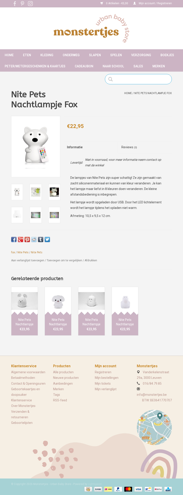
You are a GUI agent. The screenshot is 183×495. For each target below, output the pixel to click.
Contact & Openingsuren (28, 383)
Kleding (46, 55)
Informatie (75, 147)
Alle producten (63, 372)
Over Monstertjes (23, 406)
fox (13, 252)
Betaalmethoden (23, 378)
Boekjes (167, 55)
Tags (56, 394)
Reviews (129, 147)
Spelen (116, 55)
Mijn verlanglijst (105, 389)
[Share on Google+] (20, 239)
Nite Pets (23, 252)
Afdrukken (91, 260)
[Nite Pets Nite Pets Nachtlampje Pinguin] (91, 301)
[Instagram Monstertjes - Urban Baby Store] (30, 3)
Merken (158, 66)
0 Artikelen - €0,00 (117, 3)
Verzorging (141, 55)
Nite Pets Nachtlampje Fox (153, 93)
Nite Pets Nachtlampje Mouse (24, 322)
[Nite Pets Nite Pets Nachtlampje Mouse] (24, 301)
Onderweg (71, 55)
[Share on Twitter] (47, 239)
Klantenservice (21, 400)
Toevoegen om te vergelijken (65, 260)
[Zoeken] (112, 79)
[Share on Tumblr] (40, 239)
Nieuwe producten (66, 378)
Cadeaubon (84, 66)
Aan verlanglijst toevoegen (27, 260)
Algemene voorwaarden (28, 372)
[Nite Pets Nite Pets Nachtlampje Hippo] (125, 301)
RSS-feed (60, 400)
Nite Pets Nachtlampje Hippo (125, 322)
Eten (27, 55)
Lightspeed (95, 484)
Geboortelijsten (22, 423)
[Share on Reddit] (34, 239)
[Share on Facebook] (14, 239)
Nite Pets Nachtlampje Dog (58, 322)
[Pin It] (27, 239)
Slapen (95, 55)
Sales (138, 66)
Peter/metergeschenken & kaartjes (35, 66)
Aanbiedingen (63, 383)
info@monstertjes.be (152, 394)
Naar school (113, 66)
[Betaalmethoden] (88, 489)
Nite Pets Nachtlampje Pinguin (91, 322)
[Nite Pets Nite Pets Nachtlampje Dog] (58, 301)
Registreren (103, 372)
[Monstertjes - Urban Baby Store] (91, 28)
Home (9, 55)
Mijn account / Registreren (155, 3)
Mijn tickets (103, 383)
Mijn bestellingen (107, 378)
